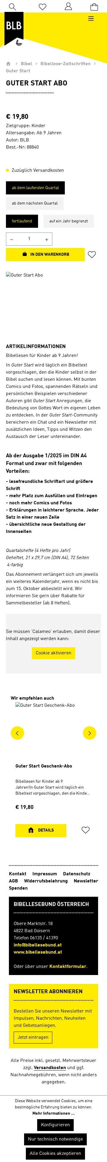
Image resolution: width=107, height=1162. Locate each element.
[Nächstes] (89, 733)
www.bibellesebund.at (38, 952)
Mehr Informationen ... (53, 1113)
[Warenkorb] (94, 6)
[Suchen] (12, 6)
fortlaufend (22, 221)
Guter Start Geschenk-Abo (43, 766)
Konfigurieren (55, 1125)
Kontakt (18, 874)
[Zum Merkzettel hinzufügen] (93, 254)
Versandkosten (50, 1068)
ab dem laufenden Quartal (35, 188)
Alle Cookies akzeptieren (55, 1153)
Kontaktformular (67, 966)
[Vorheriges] (17, 733)
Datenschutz (76, 874)
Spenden (18, 888)
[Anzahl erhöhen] (46, 239)
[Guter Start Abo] (53, 305)
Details (45, 830)
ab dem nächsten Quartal (35, 203)
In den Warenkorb (49, 254)
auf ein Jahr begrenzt (68, 221)
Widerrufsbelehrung (46, 881)
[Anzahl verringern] (11, 239)
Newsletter (86, 881)
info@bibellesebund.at (38, 945)
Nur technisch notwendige (55, 1139)
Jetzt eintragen (33, 1037)
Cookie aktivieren (53, 653)
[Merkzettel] (42, 6)
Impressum (45, 874)
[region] (53, 305)
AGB (14, 881)
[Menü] (94, 19)
